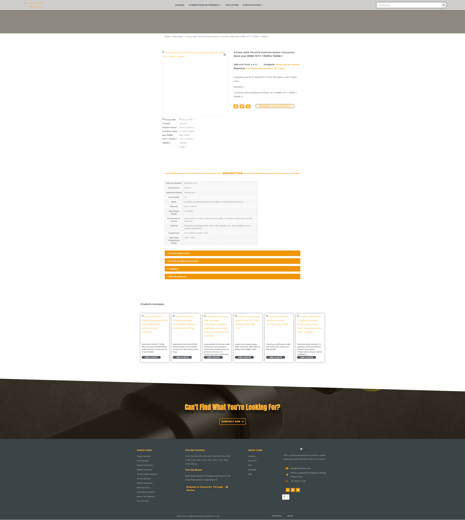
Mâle (269, 68)
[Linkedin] (288, 490)
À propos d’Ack (252, 5)
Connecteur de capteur (287, 65)
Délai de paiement (177, 276)
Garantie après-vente (179, 253)
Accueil (180, 5)
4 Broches (251, 68)
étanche (262, 68)
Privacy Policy (276, 516)
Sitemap (290, 516)
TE (275, 68)
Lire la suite (151, 357)
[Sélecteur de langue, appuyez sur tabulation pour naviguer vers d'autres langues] (285, 497)
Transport (173, 268)
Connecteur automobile (204, 5)
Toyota (281, 68)
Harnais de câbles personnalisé (183, 261)
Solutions (232, 5)
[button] (225, 54)
